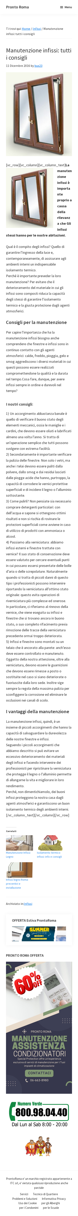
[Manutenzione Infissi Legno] (19, 843)
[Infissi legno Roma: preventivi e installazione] (19, 870)
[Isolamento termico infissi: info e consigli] (50, 843)
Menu (68, 7)
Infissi (28, 904)
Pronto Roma (17, 6)
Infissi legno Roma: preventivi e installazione (17, 883)
